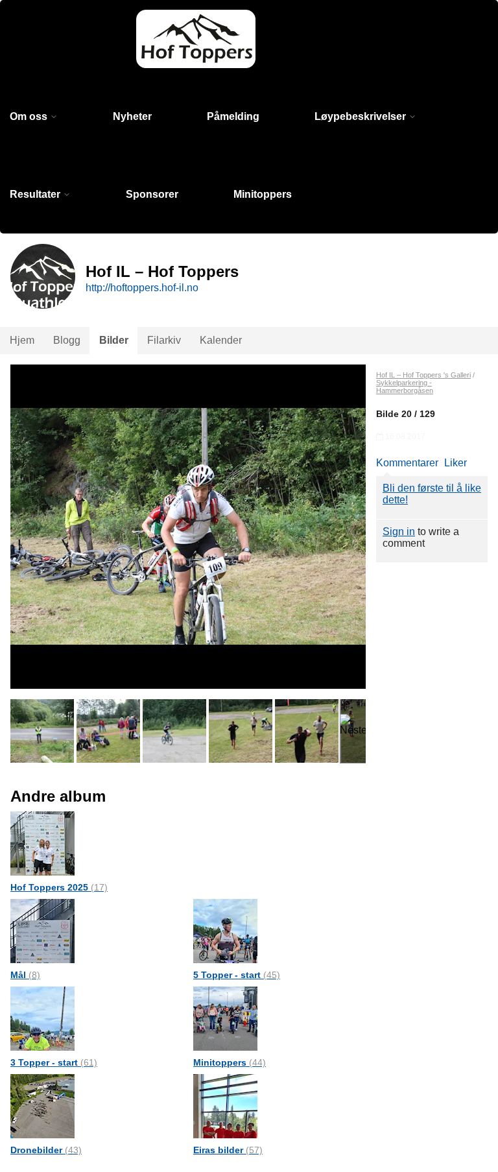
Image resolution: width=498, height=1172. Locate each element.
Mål (25, 975)
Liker (455, 462)
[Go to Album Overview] (42, 842)
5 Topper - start (236, 975)
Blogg (66, 340)
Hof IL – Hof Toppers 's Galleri (423, 375)
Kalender (221, 340)
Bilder (113, 340)
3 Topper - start (53, 1062)
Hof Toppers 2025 (59, 887)
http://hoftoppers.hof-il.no (142, 287)
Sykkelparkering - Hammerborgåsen (404, 386)
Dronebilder (46, 1150)
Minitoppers (262, 194)
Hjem (22, 340)
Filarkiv (164, 340)
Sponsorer (152, 194)
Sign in (399, 531)
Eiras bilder (228, 1150)
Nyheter (132, 116)
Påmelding (233, 116)
